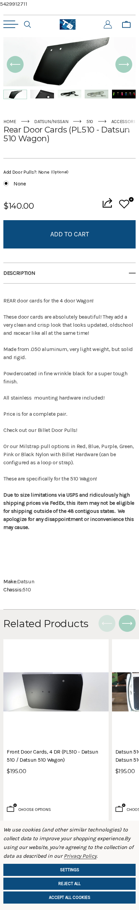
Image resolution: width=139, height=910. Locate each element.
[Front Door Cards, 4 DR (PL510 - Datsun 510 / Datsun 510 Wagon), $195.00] (56, 691)
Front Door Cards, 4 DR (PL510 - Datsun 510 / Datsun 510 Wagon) (52, 755)
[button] (15, 64)
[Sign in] (108, 24)
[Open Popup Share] (107, 203)
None (19, 183)
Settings (69, 869)
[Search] (27, 24)
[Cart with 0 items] (126, 24)
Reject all (69, 883)
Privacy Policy (80, 856)
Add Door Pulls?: (35, 172)
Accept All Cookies (69, 897)
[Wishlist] (126, 203)
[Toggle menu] (10, 24)
